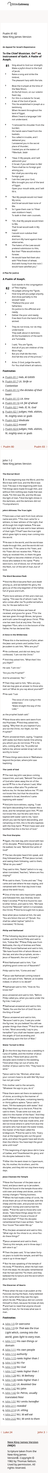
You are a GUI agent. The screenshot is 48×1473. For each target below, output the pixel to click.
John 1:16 (10, 1362)
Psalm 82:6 (11, 429)
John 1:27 (10, 1371)
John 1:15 (10, 1358)
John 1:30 (10, 1380)
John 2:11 (10, 1406)
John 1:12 (10, 1354)
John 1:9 (10, 1328)
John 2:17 (10, 1414)
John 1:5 (10, 1324)
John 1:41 (10, 1384)
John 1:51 (10, 1401)
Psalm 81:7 (11, 381)
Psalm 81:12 (12, 390)
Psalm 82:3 (11, 420)
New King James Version (22, 1442)
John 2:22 (10, 1418)
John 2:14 (10, 1410)
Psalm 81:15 (12, 398)
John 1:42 (10, 1388)
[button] (28, 8)
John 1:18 (10, 1367)
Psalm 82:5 (11, 424)
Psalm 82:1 (11, 407)
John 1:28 (10, 1375)
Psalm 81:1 (11, 377)
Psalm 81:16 (12, 403)
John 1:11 (10, 1341)
